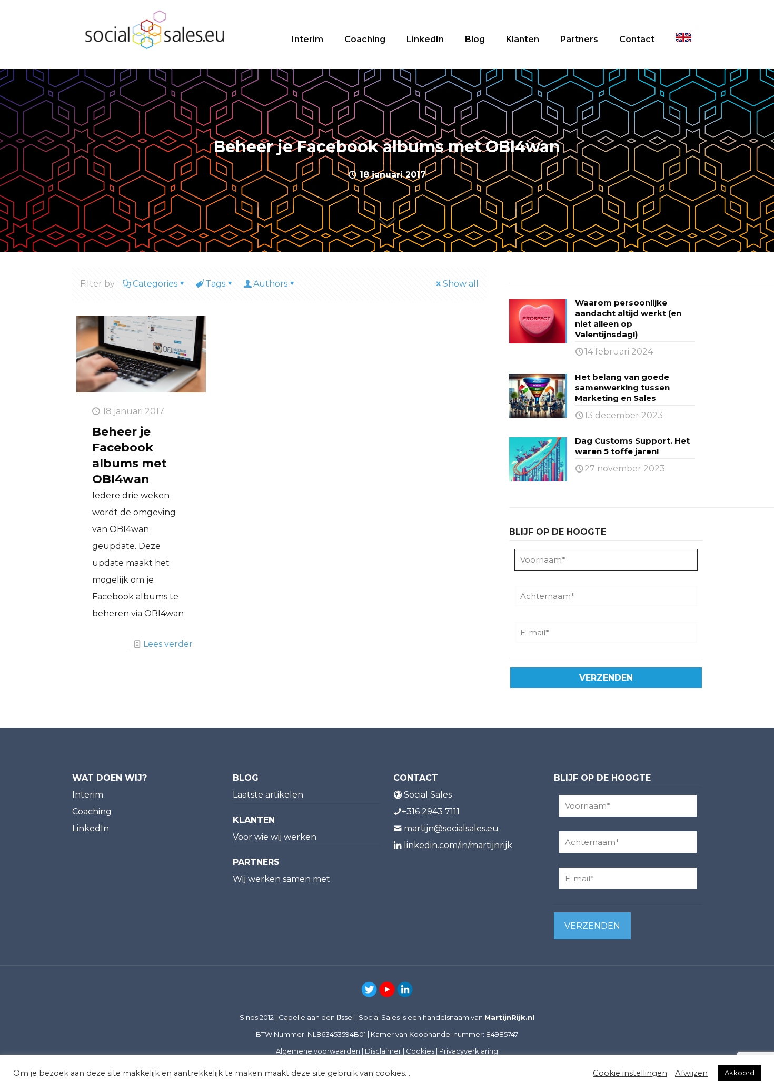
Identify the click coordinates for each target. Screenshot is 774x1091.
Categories (155, 284)
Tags (215, 284)
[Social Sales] (154, 29)
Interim (87, 795)
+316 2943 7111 (431, 812)
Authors (270, 284)
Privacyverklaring (468, 1051)
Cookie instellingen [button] (630, 1073)
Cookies (420, 1051)
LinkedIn (90, 828)
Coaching (92, 812)
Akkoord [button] (740, 1072)
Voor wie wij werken (274, 837)
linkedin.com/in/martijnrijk (458, 845)
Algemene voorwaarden (318, 1051)
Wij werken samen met (281, 879)
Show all (461, 284)
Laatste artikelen (268, 795)
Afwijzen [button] (691, 1073)
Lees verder (168, 644)
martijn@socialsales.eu (451, 828)
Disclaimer (383, 1051)
